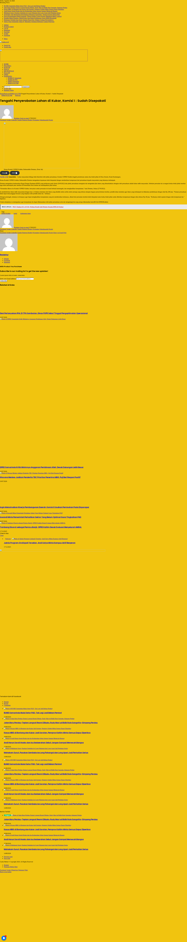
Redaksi (6, 865)
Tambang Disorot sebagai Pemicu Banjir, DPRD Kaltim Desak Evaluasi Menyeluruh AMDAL (41, 527)
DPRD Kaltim (5, 213)
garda (15, 213)
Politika (7, 66)
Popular (6, 702)
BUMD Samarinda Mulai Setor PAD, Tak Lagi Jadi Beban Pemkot (24, 6)
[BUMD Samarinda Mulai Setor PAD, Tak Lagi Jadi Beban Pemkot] (28, 708)
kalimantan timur (25, 213)
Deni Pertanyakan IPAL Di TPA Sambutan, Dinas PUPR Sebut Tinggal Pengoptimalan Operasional (44, 313)
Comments (7, 705)
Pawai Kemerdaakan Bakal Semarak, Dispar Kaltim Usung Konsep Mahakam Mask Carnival (32, 16)
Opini (6, 74)
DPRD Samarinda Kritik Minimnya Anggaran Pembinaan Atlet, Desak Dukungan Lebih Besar (42, 467)
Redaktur (17, 118)
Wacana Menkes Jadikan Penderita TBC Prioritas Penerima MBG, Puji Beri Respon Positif (40, 477)
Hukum (7, 67)
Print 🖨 (4, 173)
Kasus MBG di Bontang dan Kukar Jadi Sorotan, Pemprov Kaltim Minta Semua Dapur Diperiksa (34, 9)
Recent (6, 703)
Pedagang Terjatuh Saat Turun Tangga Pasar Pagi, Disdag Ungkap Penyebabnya (28, 20)
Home (6, 64)
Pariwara (8, 76)
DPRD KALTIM (13, 83)
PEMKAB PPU (13, 80)
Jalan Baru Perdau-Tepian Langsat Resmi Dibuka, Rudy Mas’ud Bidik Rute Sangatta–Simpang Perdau (35, 7)
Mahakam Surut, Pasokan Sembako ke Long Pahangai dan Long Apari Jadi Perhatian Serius (32, 13)
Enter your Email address (7, 279)
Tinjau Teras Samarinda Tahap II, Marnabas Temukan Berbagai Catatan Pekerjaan (29, 21)
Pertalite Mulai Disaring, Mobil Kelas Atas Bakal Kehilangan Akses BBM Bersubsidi (30, 18)
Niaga (6, 69)
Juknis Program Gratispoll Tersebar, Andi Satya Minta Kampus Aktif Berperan (39, 543)
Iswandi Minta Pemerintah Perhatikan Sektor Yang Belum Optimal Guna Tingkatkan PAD (40, 517)
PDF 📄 (14, 173)
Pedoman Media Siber (11, 867)
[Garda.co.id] (4, 42)
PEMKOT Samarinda (14, 78)
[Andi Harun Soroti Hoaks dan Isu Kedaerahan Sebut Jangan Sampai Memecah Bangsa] (34, 738)
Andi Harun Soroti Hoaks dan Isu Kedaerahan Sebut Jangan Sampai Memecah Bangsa (30, 11)
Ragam (7, 73)
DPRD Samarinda (13, 81)
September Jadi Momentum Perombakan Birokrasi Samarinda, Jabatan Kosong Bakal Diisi (32, 14)
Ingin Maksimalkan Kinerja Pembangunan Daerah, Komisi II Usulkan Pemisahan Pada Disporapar (44, 507)
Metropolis (9, 71)
